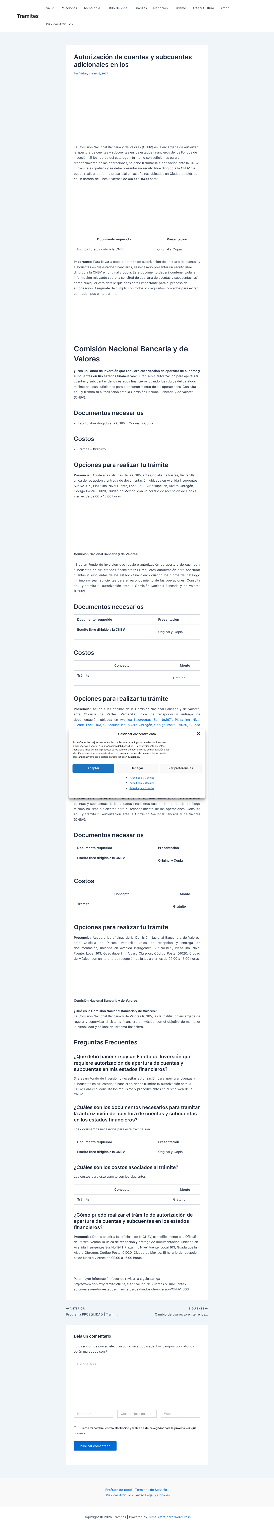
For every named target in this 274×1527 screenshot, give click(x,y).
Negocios (160, 8)
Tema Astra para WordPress (169, 1517)
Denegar (137, 768)
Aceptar (93, 768)
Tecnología (91, 8)
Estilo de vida (117, 8)
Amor (224, 8)
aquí (77, 586)
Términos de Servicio (151, 1490)
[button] (199, 734)
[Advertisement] (137, 110)
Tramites (28, 16)
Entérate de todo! (118, 1490)
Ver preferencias (180, 768)
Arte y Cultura (203, 8)
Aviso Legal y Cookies (142, 777)
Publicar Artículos (59, 24)
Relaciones (69, 8)
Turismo (180, 8)
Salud (50, 8)
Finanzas (140, 8)
